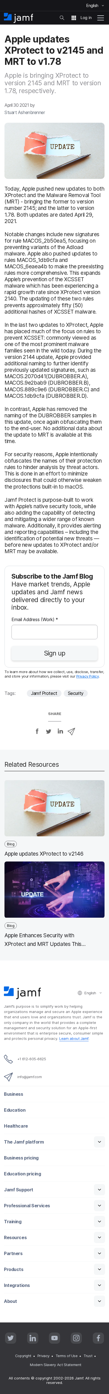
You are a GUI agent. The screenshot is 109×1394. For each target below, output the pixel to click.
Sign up (54, 653)
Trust (88, 1355)
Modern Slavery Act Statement (55, 1364)
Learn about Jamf (74, 1038)
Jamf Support (18, 1189)
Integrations (17, 1285)
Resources (15, 1237)
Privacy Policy (87, 676)
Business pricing (21, 1158)
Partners (13, 1253)
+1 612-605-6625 (31, 1059)
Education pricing (22, 1174)
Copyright (23, 1355)
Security (76, 693)
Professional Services (27, 1205)
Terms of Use (67, 1355)
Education (14, 1110)
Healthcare (16, 1126)
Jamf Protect (44, 693)
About (10, 1301)
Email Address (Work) (34, 620)
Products (13, 1269)
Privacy (43, 1355)
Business (13, 1094)
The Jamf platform (24, 1142)
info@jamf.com (29, 1077)
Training (12, 1221)
